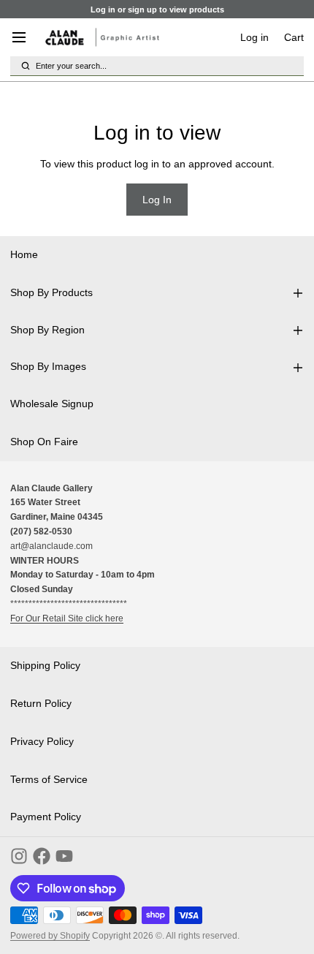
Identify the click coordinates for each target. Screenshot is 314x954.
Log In (157, 199)
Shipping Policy (45, 665)
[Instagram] (19, 856)
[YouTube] (64, 856)
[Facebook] (41, 856)
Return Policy (41, 703)
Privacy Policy (42, 741)
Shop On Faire (44, 441)
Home (24, 254)
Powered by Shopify (50, 936)
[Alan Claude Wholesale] (102, 37)
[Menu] (24, 37)
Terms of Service (49, 779)
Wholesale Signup (51, 403)
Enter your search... (71, 65)
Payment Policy (45, 816)
